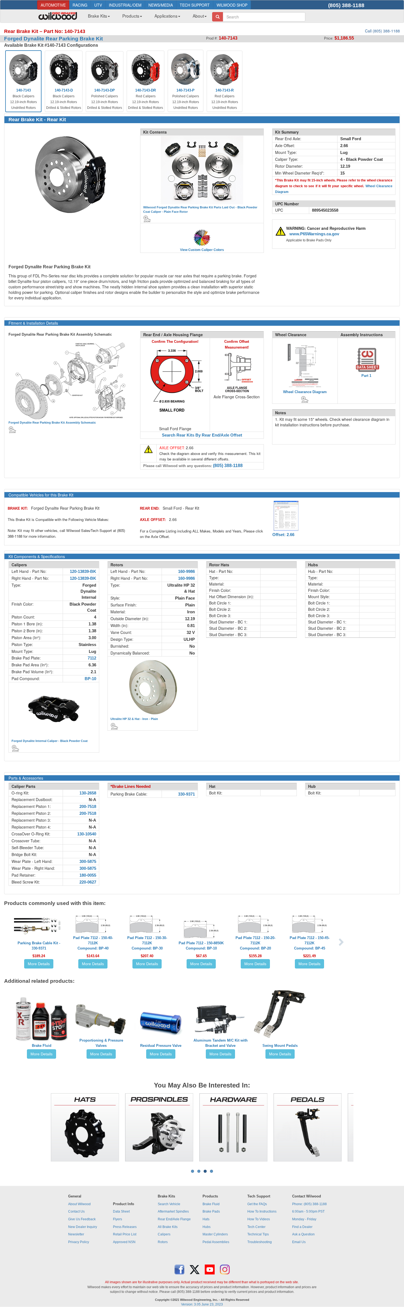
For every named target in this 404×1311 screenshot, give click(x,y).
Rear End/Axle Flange (174, 1219)
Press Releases (125, 1227)
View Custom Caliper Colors (202, 250)
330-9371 (186, 794)
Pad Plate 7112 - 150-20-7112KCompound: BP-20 (255, 943)
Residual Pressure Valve (160, 1046)
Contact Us (76, 1211)
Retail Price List (124, 1234)
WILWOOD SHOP (232, 5)
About (198, 16)
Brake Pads (211, 1211)
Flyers (117, 1219)
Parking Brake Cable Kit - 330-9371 (39, 945)
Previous (42, 1127)
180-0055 (87, 875)
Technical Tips (258, 1234)
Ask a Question (303, 1234)
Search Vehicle (169, 1204)
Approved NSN (124, 1242)
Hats (206, 1219)
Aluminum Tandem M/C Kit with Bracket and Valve (220, 1043)
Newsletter (76, 1234)
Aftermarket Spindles (173, 1211)
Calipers (164, 1234)
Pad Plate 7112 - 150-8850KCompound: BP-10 (201, 945)
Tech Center (256, 1227)
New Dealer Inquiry (82, 1227)
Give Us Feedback (82, 1219)
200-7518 (87, 806)
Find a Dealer (302, 1227)
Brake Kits (97, 16)
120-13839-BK (83, 571)
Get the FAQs (257, 1204)
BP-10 (90, 679)
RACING (80, 5)
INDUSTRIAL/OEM (125, 5)
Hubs (207, 1227)
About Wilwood (79, 1204)
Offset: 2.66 (283, 534)
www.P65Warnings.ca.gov (314, 234)
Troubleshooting (259, 1242)
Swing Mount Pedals (280, 1046)
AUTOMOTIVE (53, 5)
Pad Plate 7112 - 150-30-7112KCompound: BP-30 (147, 943)
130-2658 (87, 793)
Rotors (163, 1242)
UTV (98, 5)
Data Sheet (121, 1211)
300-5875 (87, 861)
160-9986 (186, 571)
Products (130, 16)
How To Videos (258, 1219)
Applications (166, 16)
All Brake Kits (168, 1227)
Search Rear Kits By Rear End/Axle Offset (202, 435)
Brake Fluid (41, 1046)
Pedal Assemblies (216, 1242)
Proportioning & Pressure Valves (101, 1043)
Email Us (299, 1242)
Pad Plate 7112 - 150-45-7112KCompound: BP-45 (310, 943)
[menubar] (145, 17)
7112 (92, 658)
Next (361, 1127)
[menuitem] (97, 17)
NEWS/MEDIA (160, 5)
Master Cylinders (215, 1234)
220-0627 (87, 882)
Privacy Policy (78, 1242)
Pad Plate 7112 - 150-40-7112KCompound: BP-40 (93, 943)
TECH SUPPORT (195, 5)
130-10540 (86, 834)
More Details (39, 964)
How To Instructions (261, 1211)
